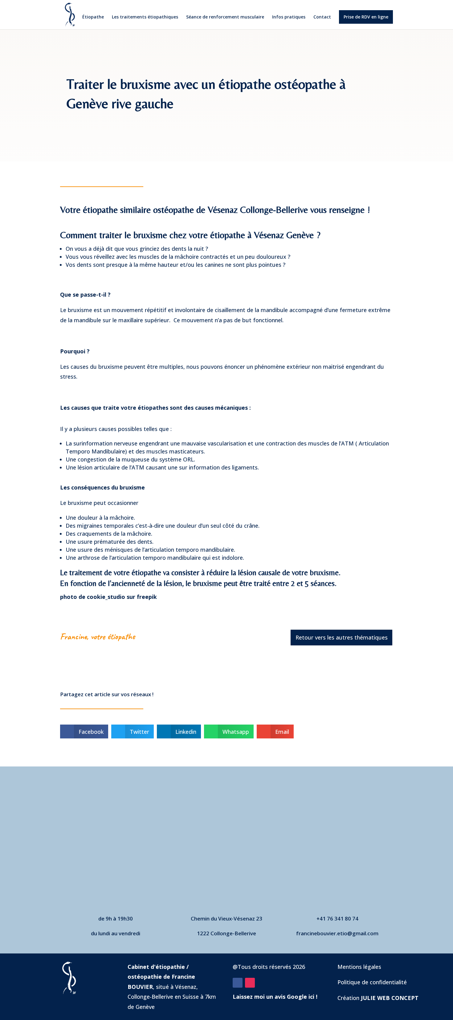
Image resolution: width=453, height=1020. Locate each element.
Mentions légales (359, 966)
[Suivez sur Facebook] (238, 983)
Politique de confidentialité (372, 982)
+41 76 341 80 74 (337, 918)
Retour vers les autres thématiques (342, 637)
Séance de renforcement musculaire (225, 17)
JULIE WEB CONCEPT (389, 998)
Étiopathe (93, 17)
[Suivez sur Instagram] (250, 983)
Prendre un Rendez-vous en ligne (226, 865)
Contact (322, 17)
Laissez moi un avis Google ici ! (275, 996)
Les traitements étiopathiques (145, 17)
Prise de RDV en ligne (366, 17)
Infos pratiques (288, 17)
